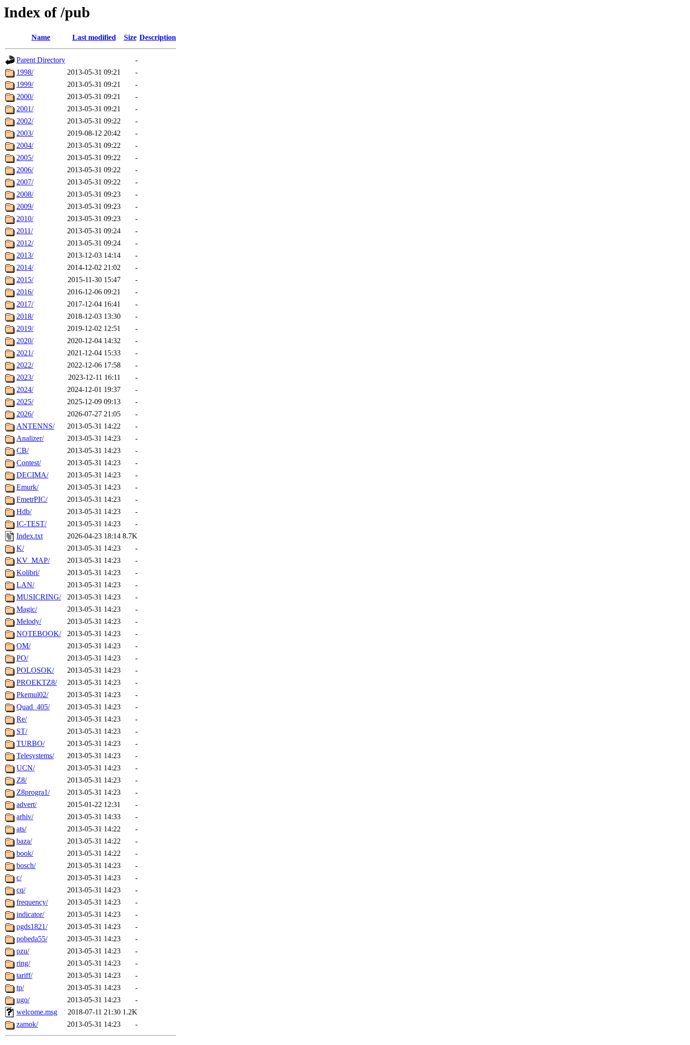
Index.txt (29, 536)
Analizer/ (30, 438)
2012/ (24, 243)
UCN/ (25, 768)
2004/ (24, 145)
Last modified (94, 37)
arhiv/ (24, 817)
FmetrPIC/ (31, 499)
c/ (19, 878)
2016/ (24, 292)
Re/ (21, 719)
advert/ (26, 804)
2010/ (24, 219)
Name (40, 37)
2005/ (24, 157)
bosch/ (26, 865)
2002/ (24, 121)
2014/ (24, 267)
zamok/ (27, 1024)
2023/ (24, 377)
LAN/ (25, 585)
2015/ (24, 280)
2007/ (24, 182)
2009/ (24, 206)
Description (157, 37)
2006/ (24, 170)
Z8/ (21, 780)
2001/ (24, 109)
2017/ (24, 304)
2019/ (24, 328)
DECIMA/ (32, 475)
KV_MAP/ (33, 560)
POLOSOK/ (35, 670)
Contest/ (28, 463)
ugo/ (23, 1000)
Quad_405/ (33, 707)
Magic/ (26, 609)
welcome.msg (36, 1012)
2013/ (24, 255)
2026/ (24, 414)
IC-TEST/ (31, 524)
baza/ (24, 841)
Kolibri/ (27, 572)
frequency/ (32, 902)
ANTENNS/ (35, 426)
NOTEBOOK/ (38, 634)
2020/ (24, 341)
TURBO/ (30, 743)
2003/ (24, 133)
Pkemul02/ (32, 695)
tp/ (20, 987)
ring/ (23, 963)
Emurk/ (27, 487)
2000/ (24, 96)
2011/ (24, 231)
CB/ (22, 450)
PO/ (22, 658)
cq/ (20, 890)
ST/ (21, 731)
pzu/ (22, 951)
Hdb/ (23, 511)
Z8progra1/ (33, 792)
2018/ (24, 316)
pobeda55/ (31, 939)
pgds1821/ (31, 926)
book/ (24, 853)
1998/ (24, 72)
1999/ (24, 84)
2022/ (24, 365)
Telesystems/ (35, 756)
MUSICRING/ (38, 597)
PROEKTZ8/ (36, 682)
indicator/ (30, 914)
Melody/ (28, 621)
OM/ (23, 646)
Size (130, 37)
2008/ (24, 194)
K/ (20, 548)
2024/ (24, 389)
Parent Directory (40, 60)
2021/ (24, 353)
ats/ (21, 829)
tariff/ (24, 975)
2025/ (24, 402)
